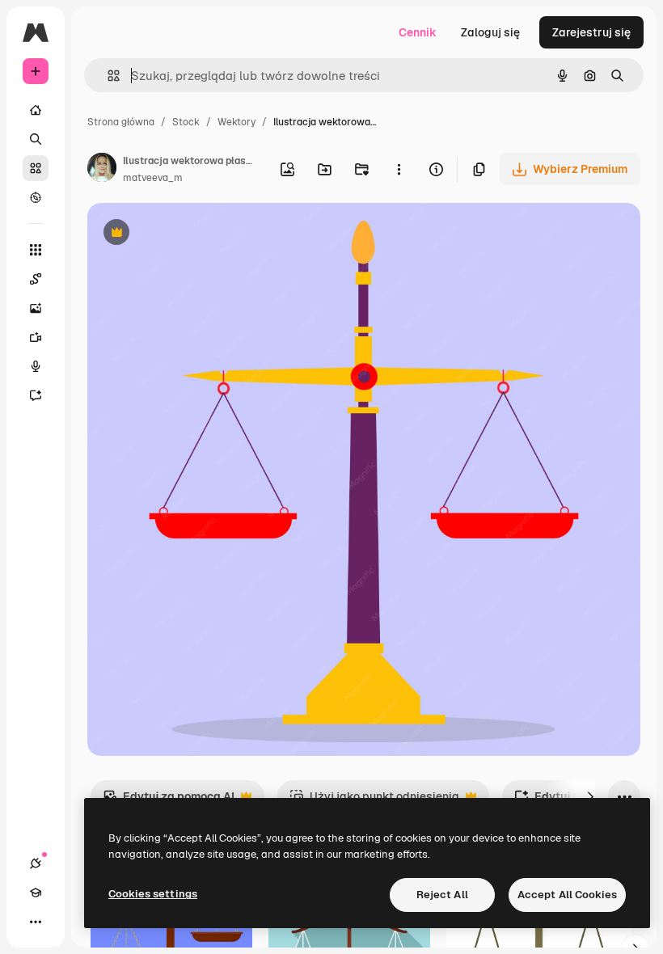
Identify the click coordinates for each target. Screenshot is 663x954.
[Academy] (36, 892)
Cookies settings (152, 894)
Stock (186, 122)
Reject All (442, 894)
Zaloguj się (490, 32)
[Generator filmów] (36, 337)
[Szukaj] (36, 139)
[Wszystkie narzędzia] (36, 250)
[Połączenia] (36, 863)
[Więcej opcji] (398, 169)
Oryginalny (199, 234)
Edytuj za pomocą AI (168, 801)
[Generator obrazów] (36, 308)
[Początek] (36, 110)
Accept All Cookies (567, 894)
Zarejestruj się (591, 32)
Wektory (236, 122)
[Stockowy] (36, 168)
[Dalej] (590, 796)
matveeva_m (153, 177)
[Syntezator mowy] (36, 366)
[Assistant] (36, 395)
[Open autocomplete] (107, 76)
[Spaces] (36, 279)
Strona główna (120, 122)
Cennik (418, 32)
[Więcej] (36, 922)
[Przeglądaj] (36, 197)
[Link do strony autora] (101, 170)
